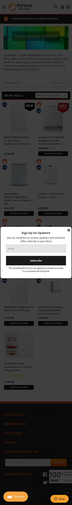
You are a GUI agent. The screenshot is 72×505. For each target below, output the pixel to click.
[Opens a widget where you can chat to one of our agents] (59, 499)
